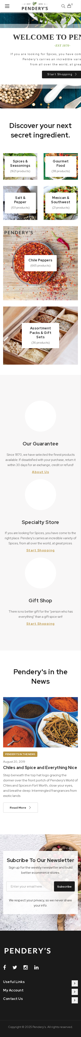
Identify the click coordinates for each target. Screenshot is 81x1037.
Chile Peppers (40, 260)
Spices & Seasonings (20, 163)
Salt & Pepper (20, 200)
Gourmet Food (61, 163)
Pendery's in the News (20, 754)
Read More (18, 807)
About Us (40, 472)
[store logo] (34, 6)
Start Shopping (40, 550)
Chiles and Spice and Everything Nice (40, 767)
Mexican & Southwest (60, 200)
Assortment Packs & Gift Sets (40, 332)
